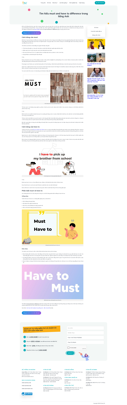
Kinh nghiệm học (73, 2)
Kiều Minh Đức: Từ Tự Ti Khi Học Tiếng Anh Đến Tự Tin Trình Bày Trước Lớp (95, 96)
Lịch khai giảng (63, 2)
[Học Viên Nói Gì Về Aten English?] (96, 57)
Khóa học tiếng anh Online (38, 129)
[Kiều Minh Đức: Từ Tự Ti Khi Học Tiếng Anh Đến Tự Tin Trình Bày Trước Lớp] (96, 89)
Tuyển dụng (81, 2)
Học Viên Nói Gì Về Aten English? (94, 64)
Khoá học (55, 2)
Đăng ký (70, 353)
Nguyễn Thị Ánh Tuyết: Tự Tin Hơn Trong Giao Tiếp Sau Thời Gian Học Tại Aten (96, 80)
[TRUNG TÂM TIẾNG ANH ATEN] (25, 2)
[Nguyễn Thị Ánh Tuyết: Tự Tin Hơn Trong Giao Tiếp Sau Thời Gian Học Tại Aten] (96, 72)
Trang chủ (43, 2)
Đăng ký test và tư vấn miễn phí (31, 33)
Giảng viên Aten (96, 35)
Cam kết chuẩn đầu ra (96, 31)
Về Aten (49, 2)
